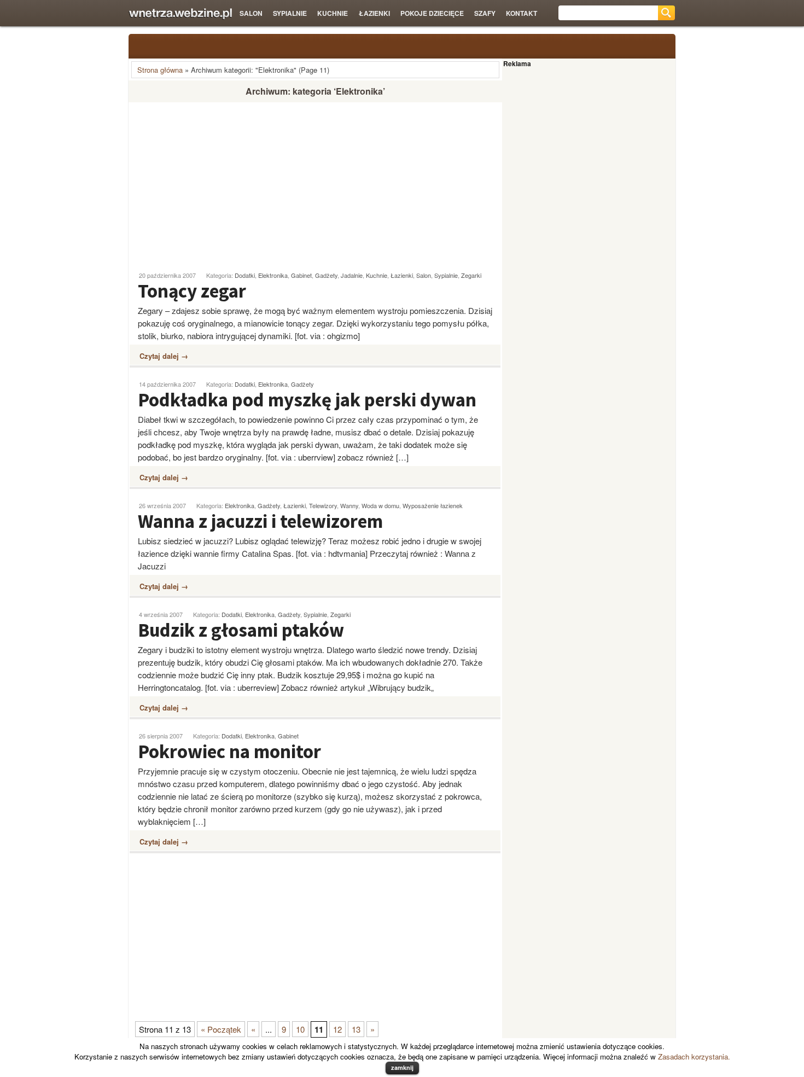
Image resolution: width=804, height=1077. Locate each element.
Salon (251, 13)
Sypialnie (290, 13)
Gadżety (326, 275)
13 (356, 1029)
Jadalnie (352, 275)
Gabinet (301, 275)
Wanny (349, 505)
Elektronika (273, 275)
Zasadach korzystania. (694, 1056)
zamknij (402, 1067)
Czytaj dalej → (163, 356)
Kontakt (521, 13)
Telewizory (323, 505)
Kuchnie (332, 13)
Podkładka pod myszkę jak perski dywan (307, 400)
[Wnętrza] (180, 14)
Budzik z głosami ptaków (241, 630)
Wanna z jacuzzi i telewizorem (260, 521)
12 (337, 1029)
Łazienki (374, 13)
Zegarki (471, 275)
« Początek (221, 1029)
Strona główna (160, 70)
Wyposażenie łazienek (433, 505)
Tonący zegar (192, 291)
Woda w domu (380, 505)
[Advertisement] (220, 182)
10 (300, 1029)
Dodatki (245, 275)
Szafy (485, 13)
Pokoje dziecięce (432, 13)
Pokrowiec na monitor (229, 752)
